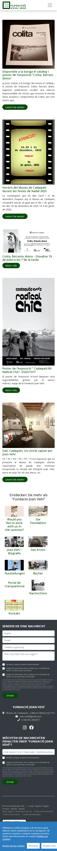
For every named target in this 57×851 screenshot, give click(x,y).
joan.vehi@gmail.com (30, 716)
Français (5, 808)
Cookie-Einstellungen (31, 814)
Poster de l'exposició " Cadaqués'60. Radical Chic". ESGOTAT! (27, 370)
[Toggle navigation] (50, 5)
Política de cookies (11, 814)
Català (31, 806)
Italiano (22, 808)
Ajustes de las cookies (13, 846)
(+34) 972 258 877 (31, 719)
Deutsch (14, 808)
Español (38, 806)
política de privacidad (30, 664)
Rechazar (33, 846)
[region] (28, 836)
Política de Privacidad (14, 690)
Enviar (10, 695)
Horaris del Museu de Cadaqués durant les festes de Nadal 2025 (24, 189)
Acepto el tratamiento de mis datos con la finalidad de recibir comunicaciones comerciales (27, 675)
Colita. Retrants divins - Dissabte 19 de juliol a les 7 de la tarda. (27, 258)
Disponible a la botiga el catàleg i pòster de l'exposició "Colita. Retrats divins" (27, 75)
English (46, 806)
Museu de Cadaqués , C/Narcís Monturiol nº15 (30, 712)
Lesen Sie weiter (15, 107)
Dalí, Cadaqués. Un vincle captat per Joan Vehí (27, 452)
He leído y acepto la (22, 664)
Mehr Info (11, 265)
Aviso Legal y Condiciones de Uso (17, 811)
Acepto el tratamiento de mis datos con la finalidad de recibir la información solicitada (27, 669)
